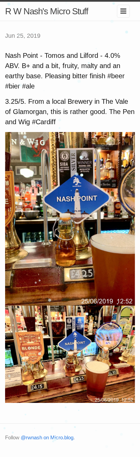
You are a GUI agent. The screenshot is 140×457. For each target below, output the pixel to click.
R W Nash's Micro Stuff (46, 11)
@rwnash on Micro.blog (47, 437)
